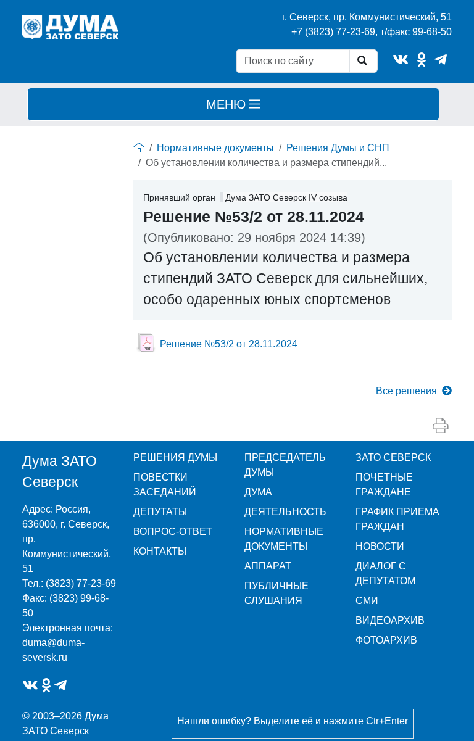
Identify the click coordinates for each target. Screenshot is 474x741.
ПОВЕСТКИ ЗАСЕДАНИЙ (164, 484)
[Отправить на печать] (440, 425)
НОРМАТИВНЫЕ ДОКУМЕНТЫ (283, 539)
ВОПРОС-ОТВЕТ (172, 531)
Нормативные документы (215, 148)
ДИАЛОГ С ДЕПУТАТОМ (385, 573)
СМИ (367, 600)
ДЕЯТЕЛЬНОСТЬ (285, 512)
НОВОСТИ (380, 546)
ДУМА (258, 492)
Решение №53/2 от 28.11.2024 (228, 344)
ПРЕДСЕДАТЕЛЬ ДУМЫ (285, 465)
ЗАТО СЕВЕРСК (393, 457)
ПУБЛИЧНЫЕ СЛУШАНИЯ (276, 593)
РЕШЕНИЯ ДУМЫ (175, 457)
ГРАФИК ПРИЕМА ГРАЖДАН (397, 519)
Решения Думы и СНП (337, 148)
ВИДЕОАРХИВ (390, 620)
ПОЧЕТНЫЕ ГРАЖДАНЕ (384, 484)
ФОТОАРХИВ (386, 640)
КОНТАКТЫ (159, 551)
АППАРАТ (267, 566)
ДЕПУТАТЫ (160, 512)
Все (406, 391)
